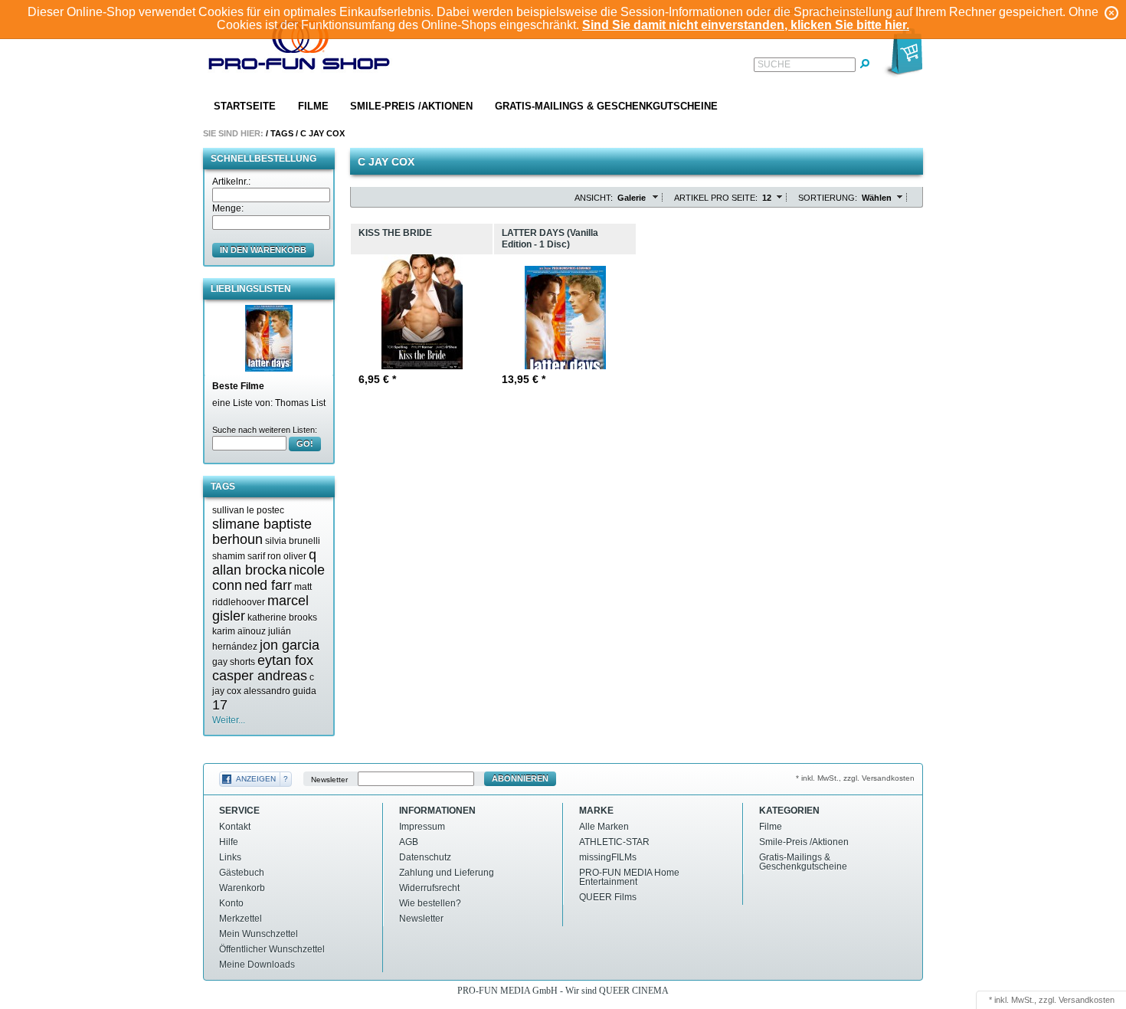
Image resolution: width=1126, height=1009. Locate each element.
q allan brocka (264, 562)
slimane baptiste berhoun (262, 531)
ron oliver (286, 556)
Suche (774, 64)
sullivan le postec (248, 510)
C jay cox (322, 133)
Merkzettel (240, 918)
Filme (313, 106)
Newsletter (329, 779)
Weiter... (228, 720)
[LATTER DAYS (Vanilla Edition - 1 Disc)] (269, 338)
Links (230, 857)
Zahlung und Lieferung (446, 872)
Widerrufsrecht (429, 888)
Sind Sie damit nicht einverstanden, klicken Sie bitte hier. (745, 24)
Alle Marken (604, 826)
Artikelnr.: (231, 181)
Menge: (228, 208)
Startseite (245, 106)
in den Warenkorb (263, 249)
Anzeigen (256, 779)
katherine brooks (282, 617)
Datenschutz (425, 857)
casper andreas (259, 675)
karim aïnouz (239, 631)
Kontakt (234, 826)
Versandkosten (1087, 999)
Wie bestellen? (430, 903)
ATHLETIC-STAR (614, 842)
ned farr (268, 585)
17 (219, 705)
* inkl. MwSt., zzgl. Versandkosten (855, 778)
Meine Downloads (257, 964)
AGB (408, 842)
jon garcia (289, 645)
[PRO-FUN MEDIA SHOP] (299, 49)
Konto (231, 903)
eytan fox (285, 660)
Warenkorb (242, 888)
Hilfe (228, 842)
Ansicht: (593, 197)
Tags (281, 133)
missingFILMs (608, 857)
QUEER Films (608, 897)
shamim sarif (238, 556)
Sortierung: (827, 197)
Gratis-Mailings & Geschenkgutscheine (606, 106)
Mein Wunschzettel (258, 934)
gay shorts (233, 662)
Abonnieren (520, 778)
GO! (304, 443)
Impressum (422, 826)
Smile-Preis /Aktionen (411, 106)
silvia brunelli (292, 541)
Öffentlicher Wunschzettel (272, 949)
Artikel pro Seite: (716, 197)
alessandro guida (280, 691)
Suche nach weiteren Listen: (264, 429)
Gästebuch (241, 872)
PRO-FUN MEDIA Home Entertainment (629, 877)
